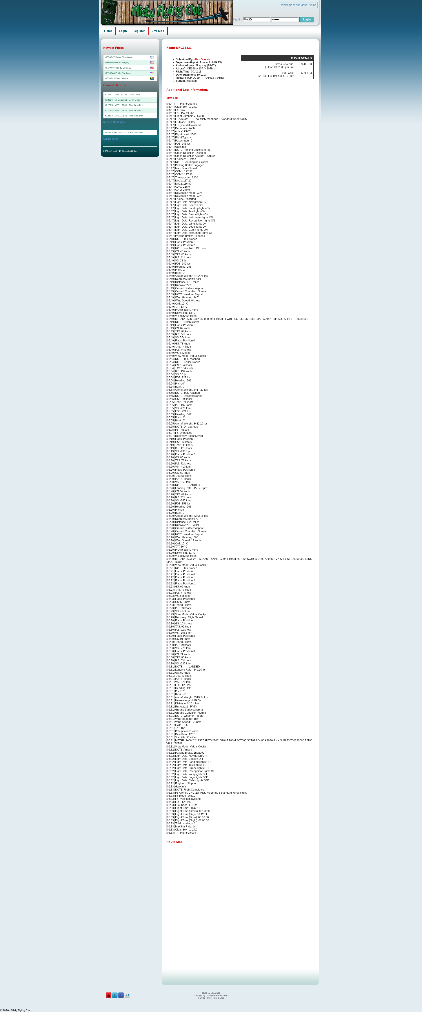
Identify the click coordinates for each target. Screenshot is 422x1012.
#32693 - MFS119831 (116, 115)
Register (139, 31)
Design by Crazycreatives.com (211, 995)
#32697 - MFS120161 (116, 94)
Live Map (158, 31)
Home (108, 31)
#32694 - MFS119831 (116, 110)
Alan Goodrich (203, 59)
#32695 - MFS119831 (116, 105)
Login (123, 31)
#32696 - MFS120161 (116, 100)
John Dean (134, 94)
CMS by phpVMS (211, 993)
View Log (172, 98)
